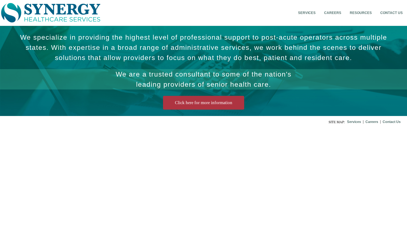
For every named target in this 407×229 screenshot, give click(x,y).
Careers (332, 13)
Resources (361, 13)
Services (307, 13)
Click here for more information (203, 102)
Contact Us (391, 13)
